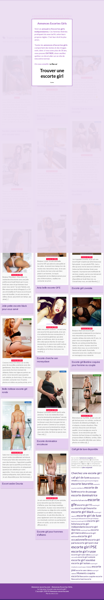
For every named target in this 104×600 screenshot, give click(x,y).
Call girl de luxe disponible (85, 449)
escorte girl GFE (82, 521)
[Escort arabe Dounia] (17, 426)
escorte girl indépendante (80, 525)
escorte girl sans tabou (81, 554)
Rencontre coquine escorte (91, 576)
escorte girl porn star (87, 542)
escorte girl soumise (83, 560)
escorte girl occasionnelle (81, 538)
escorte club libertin (77, 488)
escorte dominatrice (84, 495)
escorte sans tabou (84, 570)
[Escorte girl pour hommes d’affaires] (51, 475)
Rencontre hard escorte (81, 579)
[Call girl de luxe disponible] (86, 394)
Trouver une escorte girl (52, 73)
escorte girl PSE (84, 547)
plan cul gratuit (87, 467)
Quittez (52, 82)
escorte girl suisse (80, 563)
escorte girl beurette (86, 508)
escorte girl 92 (84, 505)
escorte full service (79, 500)
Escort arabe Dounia (12, 483)
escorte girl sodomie (86, 557)
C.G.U (56, 593)
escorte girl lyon (85, 530)
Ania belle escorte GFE (48, 287)
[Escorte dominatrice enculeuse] (51, 390)
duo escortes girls (82, 481)
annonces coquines (86, 458)
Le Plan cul (53, 64)
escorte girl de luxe (89, 515)
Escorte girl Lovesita (82, 288)
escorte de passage (87, 491)
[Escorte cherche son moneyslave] (51, 311)
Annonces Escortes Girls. (62, 587)
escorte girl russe (83, 551)
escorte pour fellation (85, 567)
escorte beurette (82, 483)
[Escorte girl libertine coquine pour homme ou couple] (86, 312)
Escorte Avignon (93, 481)
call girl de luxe (80, 477)
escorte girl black (82, 512)
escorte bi (96, 484)
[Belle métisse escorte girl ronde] (17, 338)
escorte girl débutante (78, 518)
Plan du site (50, 593)
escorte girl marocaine (85, 531)
